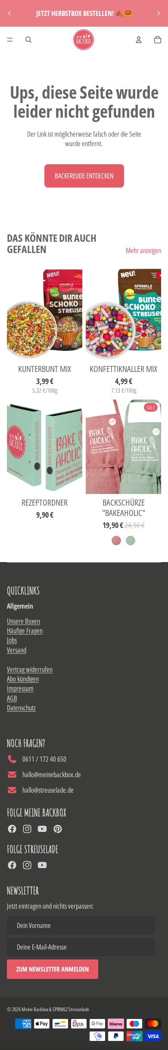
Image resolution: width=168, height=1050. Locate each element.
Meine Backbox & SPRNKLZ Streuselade (55, 1009)
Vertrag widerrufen (30, 669)
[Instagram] (27, 829)
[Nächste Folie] (158, 13)
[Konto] (138, 39)
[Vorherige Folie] (9, 13)
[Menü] (10, 40)
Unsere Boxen (23, 621)
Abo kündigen (23, 679)
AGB (12, 698)
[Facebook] (12, 829)
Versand (16, 650)
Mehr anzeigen (143, 250)
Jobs (12, 640)
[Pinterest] (58, 829)
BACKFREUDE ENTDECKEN (84, 176)
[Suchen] (28, 39)
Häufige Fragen (25, 630)
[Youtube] (42, 829)
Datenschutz (21, 707)
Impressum (20, 688)
